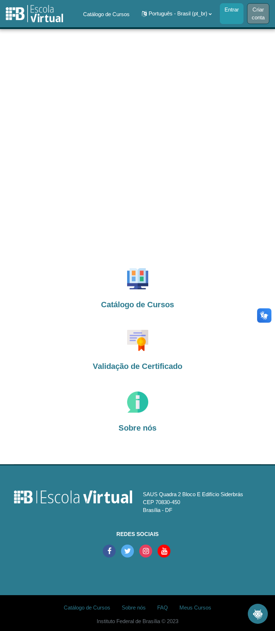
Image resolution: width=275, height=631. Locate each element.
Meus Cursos (99, 72)
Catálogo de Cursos (106, 14)
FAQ (118, 43)
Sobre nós (95, 43)
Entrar (232, 10)
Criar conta (258, 13)
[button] (177, 13)
